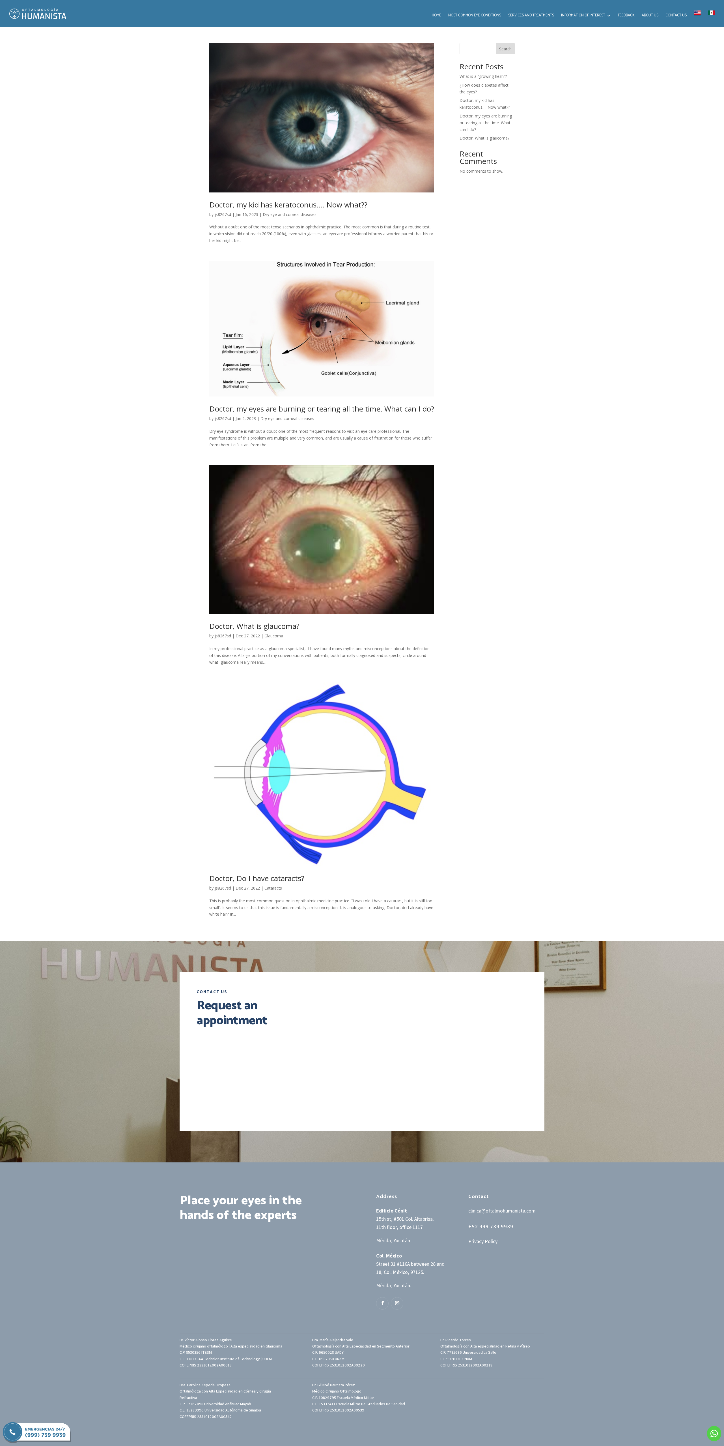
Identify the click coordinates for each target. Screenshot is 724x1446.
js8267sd (223, 214)
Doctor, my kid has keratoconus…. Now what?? (288, 205)
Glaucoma (273, 636)
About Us (650, 16)
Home (436, 16)
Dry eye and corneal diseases (289, 214)
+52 (490, 1226)
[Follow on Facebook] (382, 1303)
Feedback (626, 16)
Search (505, 49)
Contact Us (676, 16)
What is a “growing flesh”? (483, 76)
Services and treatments (531, 16)
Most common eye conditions (474, 16)
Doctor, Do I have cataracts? (256, 878)
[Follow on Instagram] (397, 1303)
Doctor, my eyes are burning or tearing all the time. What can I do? (321, 409)
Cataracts (273, 888)
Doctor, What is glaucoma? (254, 626)
